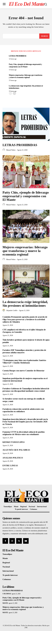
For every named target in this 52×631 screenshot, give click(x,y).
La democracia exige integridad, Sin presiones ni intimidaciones (25, 303)
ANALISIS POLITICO (13, 458)
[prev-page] (10, 93)
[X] (19, 541)
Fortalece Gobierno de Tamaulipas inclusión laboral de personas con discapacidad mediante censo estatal (26, 389)
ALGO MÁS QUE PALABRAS (16, 450)
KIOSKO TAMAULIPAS (14, 442)
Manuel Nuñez (11, 150)
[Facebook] (5, 541)
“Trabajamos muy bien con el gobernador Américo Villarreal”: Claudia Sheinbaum (24, 361)
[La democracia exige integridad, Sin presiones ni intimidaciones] (26, 281)
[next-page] (14, 93)
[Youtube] (26, 541)
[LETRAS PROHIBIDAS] (26, 124)
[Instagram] (12, 541)
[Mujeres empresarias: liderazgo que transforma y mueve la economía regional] (26, 226)
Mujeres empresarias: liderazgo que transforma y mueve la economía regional (25, 250)
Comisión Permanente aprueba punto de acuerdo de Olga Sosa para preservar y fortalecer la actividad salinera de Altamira (25, 319)
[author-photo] (4, 149)
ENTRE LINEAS (10, 465)
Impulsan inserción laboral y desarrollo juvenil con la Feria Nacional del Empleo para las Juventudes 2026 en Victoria (25, 421)
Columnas (7, 594)
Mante (5, 603)
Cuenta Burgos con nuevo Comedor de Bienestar (23, 371)
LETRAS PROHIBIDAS (17, 56)
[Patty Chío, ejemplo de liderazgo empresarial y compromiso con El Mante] (26, 171)
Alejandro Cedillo (12, 310)
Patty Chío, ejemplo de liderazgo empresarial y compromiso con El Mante (26, 196)
